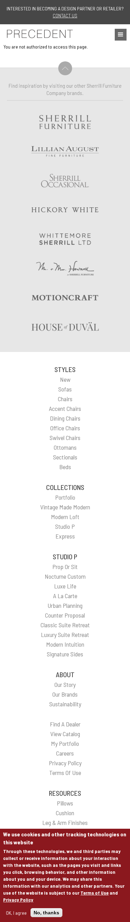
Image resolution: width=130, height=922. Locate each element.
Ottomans (65, 447)
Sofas (65, 389)
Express (65, 536)
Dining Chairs (65, 418)
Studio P (65, 526)
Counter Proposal (65, 615)
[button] (121, 35)
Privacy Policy (18, 900)
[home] (38, 33)
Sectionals (65, 457)
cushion (65, 813)
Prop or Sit (65, 566)
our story (65, 684)
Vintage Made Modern (65, 507)
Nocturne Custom (65, 576)
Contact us (65, 15)
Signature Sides (65, 654)
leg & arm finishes (65, 822)
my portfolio (65, 743)
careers (65, 753)
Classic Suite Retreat (65, 625)
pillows (65, 803)
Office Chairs (65, 428)
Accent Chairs (65, 408)
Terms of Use (94, 893)
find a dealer (65, 724)
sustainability (65, 704)
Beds (65, 467)
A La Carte (65, 596)
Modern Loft (65, 517)
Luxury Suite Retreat (65, 634)
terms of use (65, 772)
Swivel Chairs (65, 437)
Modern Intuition (65, 644)
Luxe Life (65, 586)
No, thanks (46, 912)
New (65, 379)
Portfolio (65, 497)
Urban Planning (65, 605)
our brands (65, 694)
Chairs (65, 399)
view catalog (65, 734)
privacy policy (65, 763)
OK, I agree (16, 913)
